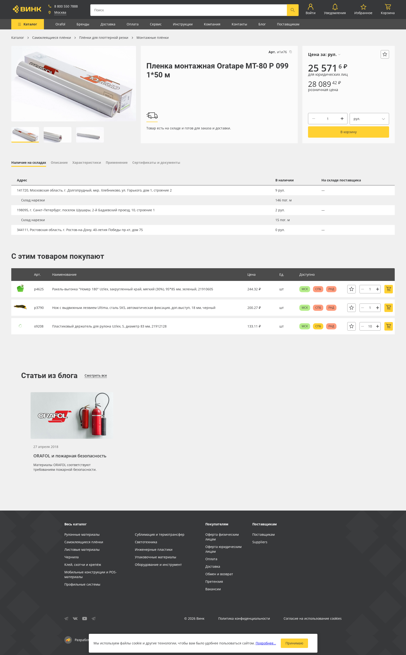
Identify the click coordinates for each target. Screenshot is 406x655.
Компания (212, 24)
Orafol (60, 24)
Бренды (83, 24)
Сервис (156, 24)
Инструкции (183, 24)
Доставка (108, 24)
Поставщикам (288, 24)
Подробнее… (266, 643)
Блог (262, 24)
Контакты (239, 24)
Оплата (133, 24)
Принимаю (294, 643)
